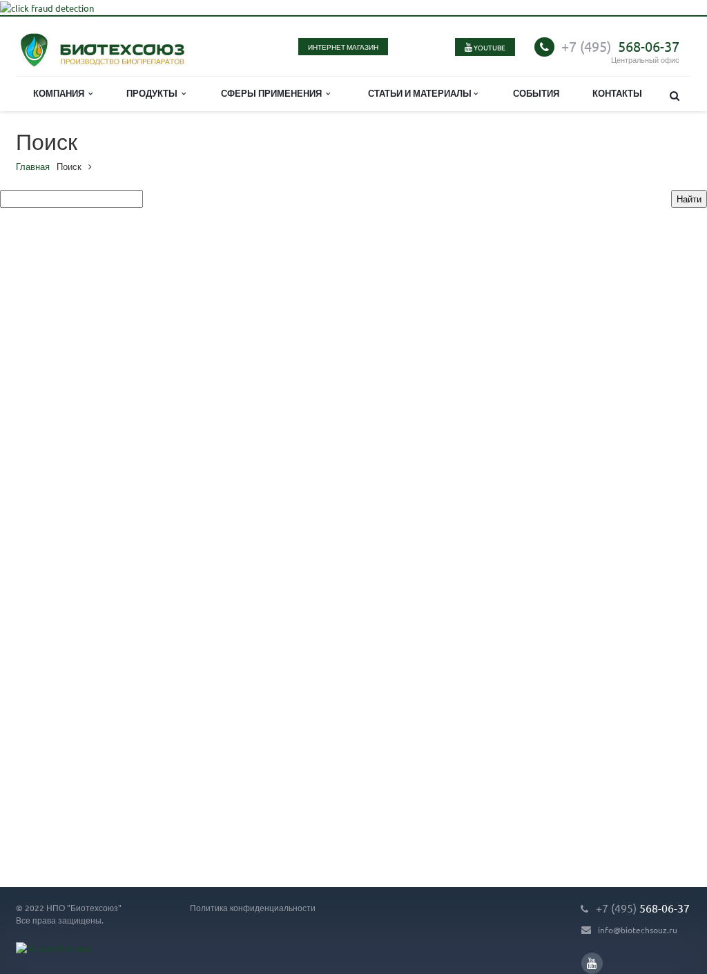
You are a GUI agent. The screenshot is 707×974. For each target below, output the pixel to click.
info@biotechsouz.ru (637, 929)
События (536, 93)
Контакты (617, 93)
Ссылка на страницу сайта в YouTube (592, 963)
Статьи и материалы (421, 93)
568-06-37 (620, 46)
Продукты (154, 93)
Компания (60, 93)
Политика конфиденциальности (253, 907)
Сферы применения (273, 93)
